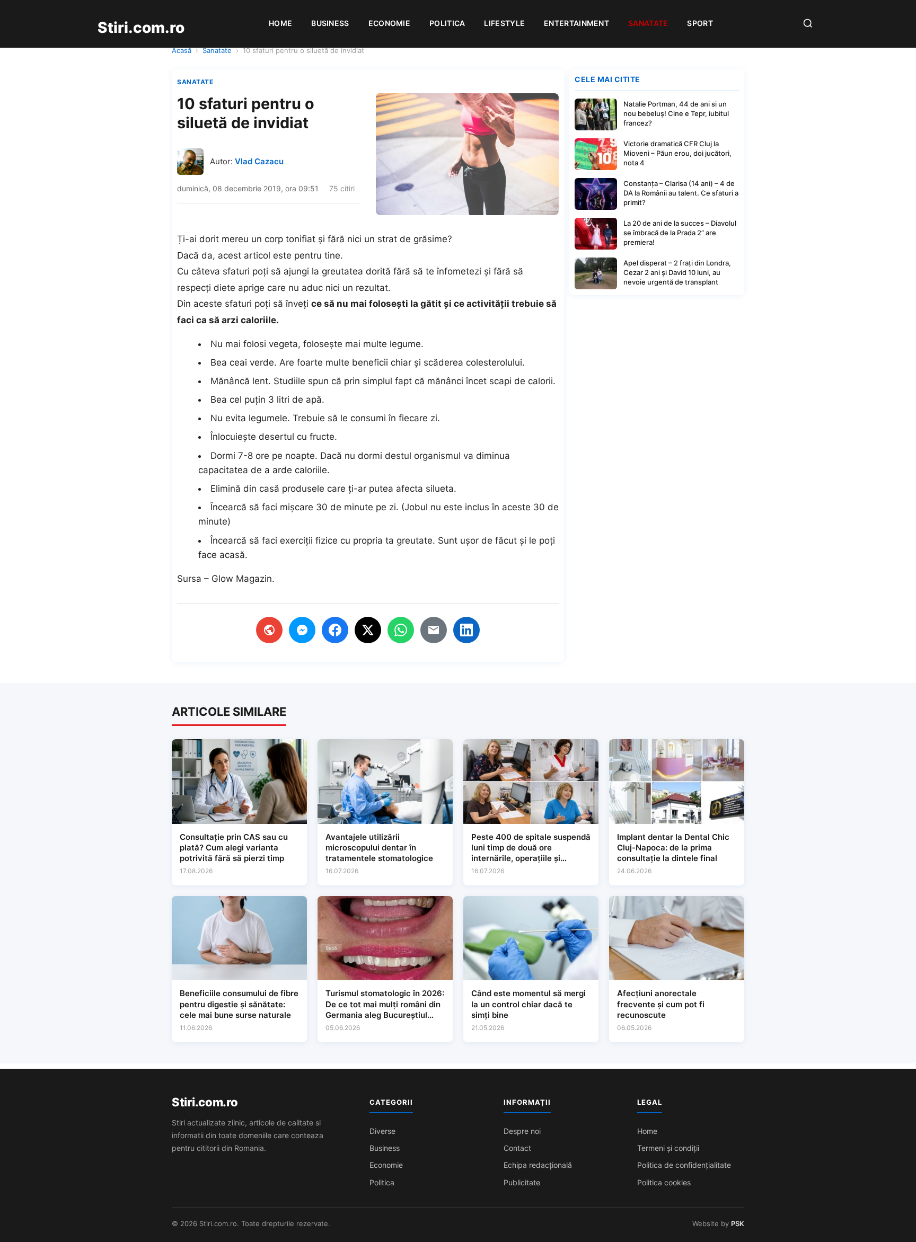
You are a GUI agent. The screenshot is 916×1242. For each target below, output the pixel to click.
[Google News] (269, 630)
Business (330, 23)
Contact (517, 1147)
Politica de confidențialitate (684, 1164)
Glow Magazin (242, 578)
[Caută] (807, 24)
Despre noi (522, 1130)
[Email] (433, 630)
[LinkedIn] (466, 630)
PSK (737, 1223)
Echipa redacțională (538, 1164)
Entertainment (576, 23)
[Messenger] (302, 630)
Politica (447, 23)
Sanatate (648, 23)
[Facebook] (335, 630)
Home (280, 23)
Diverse (382, 1130)
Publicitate (522, 1182)
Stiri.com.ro (204, 1102)
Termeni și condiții (668, 1147)
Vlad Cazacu (259, 161)
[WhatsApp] (400, 630)
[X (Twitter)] (368, 630)
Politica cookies (664, 1182)
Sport (700, 23)
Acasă (181, 50)
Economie (389, 23)
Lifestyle (504, 23)
